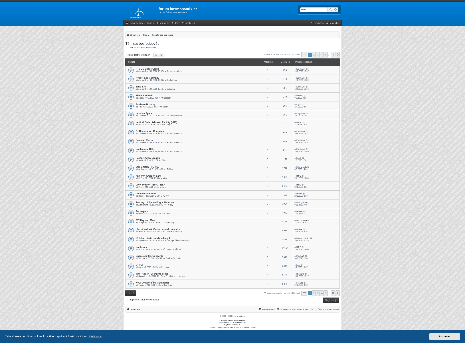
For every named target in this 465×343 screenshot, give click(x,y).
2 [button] (314, 54)
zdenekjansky (144, 240)
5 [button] (326, 54)
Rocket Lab (172, 80)
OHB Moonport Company (150, 131)
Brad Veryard (240, 320)
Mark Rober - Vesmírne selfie (152, 273)
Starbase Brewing (145, 104)
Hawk (140, 196)
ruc (139, 267)
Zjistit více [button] (95, 336)
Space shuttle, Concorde (149, 256)
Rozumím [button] (444, 336)
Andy (140, 160)
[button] (304, 54)
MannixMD (241, 323)
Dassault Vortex (144, 140)
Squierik (141, 276)
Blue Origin (166, 124)
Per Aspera (142, 211)
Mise (164, 160)
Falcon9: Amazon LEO (148, 175)
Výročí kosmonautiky (180, 240)
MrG (140, 124)
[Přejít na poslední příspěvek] (307, 69)
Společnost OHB (145, 149)
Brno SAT (141, 86)
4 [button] (322, 54)
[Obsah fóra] (138, 11)
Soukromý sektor (174, 71)
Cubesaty (171, 89)
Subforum (141, 247)
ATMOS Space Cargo (147, 68)
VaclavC (142, 258)
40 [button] (333, 54)
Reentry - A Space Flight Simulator (155, 202)
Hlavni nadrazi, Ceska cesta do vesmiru (158, 229)
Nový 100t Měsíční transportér (152, 282)
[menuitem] (149, 23)
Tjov (140, 107)
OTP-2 (139, 265)
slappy (141, 98)
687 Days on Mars (145, 220)
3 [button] (318, 54)
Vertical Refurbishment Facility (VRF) (156, 122)
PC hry (170, 169)
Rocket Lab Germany (147, 77)
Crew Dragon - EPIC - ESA (150, 184)
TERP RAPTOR (144, 95)
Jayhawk (142, 71)
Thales (141, 285)
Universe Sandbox (146, 193)
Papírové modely (173, 258)
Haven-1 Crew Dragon (148, 158)
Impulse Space (144, 113)
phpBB (223, 327)
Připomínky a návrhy (172, 249)
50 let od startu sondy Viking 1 (153, 238)
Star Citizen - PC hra (147, 166)
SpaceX (164, 107)
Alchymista (143, 169)
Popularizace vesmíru (172, 231)
